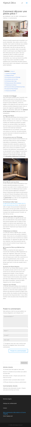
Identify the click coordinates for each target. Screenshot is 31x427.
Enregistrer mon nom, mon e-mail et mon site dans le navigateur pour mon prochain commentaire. (14, 345)
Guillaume (7, 16)
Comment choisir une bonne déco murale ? (14, 379)
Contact (5, 408)
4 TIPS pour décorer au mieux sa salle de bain (14, 382)
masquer (12, 71)
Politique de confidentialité (10, 403)
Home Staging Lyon (8, 416)
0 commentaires (13, 18)
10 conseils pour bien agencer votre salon (13, 369)
